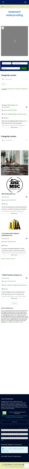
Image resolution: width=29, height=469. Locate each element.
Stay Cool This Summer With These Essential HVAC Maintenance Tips (13, 169)
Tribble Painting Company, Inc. (12, 275)
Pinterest (12, 467)
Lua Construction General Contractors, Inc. (10, 234)
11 (6, 432)
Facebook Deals (23, 465)
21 (18, 434)
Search (24, 68)
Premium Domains (19, 467)
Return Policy (9, 465)
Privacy (3, 465)
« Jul (2, 440)
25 (6, 436)
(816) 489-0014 (11, 200)
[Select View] (4, 84)
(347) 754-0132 (12, 110)
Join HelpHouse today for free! (14, 322)
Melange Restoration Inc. (10, 105)
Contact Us (16, 465)
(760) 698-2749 (11, 241)
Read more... (14, 127)
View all (14, 303)
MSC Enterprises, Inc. (9, 194)
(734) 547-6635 (11, 281)
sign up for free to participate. (15, 417)
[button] (25, 173)
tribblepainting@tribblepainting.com (17, 285)
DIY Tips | (7, 467)
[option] (14, 162)
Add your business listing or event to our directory (14, 416)
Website (6, 118)
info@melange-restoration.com (17, 114)
